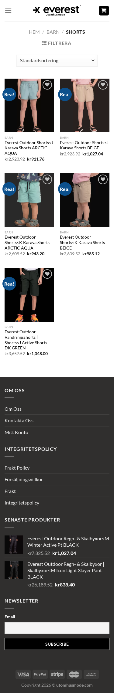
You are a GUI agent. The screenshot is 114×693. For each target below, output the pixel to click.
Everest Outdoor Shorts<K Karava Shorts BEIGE (82, 242)
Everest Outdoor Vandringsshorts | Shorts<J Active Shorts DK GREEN (26, 339)
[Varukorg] (104, 11)
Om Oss (13, 409)
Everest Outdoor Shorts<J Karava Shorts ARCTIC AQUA (29, 148)
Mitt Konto (16, 432)
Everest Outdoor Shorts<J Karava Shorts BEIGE (84, 145)
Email (10, 616)
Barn (53, 32)
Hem (34, 32)
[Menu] (8, 10)
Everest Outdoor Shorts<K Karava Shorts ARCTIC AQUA (27, 242)
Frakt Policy (17, 467)
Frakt (10, 491)
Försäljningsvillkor (24, 479)
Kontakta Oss (19, 420)
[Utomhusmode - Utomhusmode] (57, 10)
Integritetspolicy (22, 502)
